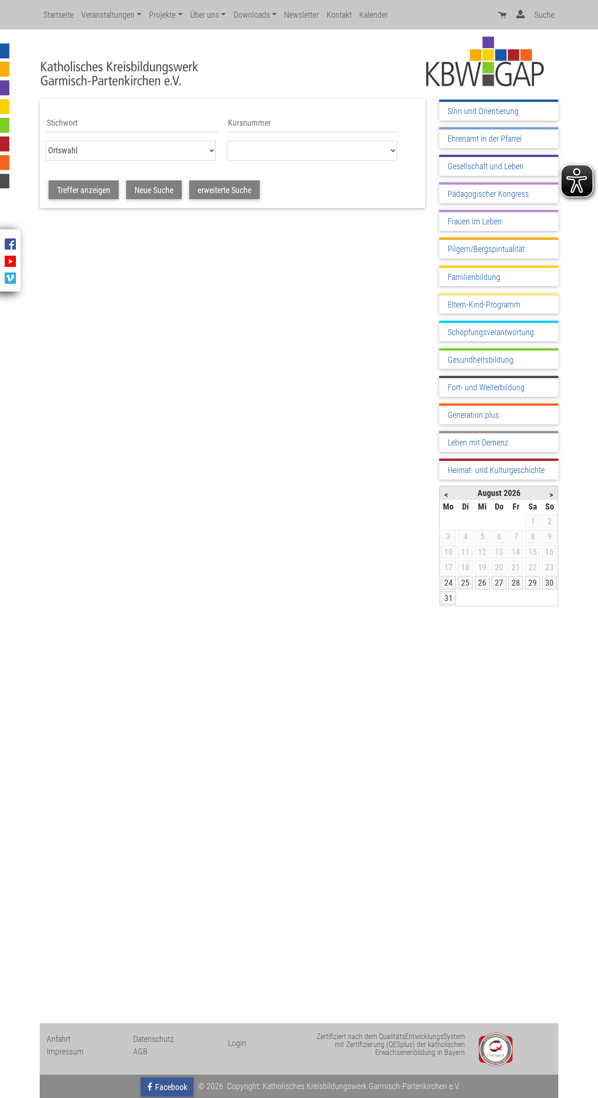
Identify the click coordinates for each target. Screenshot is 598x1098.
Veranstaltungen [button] (108, 15)
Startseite (58, 15)
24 (448, 583)
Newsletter (301, 15)
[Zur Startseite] (298, 61)
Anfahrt (59, 1039)
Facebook (170, 1087)
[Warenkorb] (503, 14)
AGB (140, 1051)
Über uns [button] (204, 15)
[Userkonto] (522, 14)
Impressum (65, 1051)
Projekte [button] (162, 15)
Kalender (373, 15)
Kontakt (339, 15)
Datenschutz (153, 1039)
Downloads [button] (252, 15)
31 (448, 598)
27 (499, 583)
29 (532, 583)
